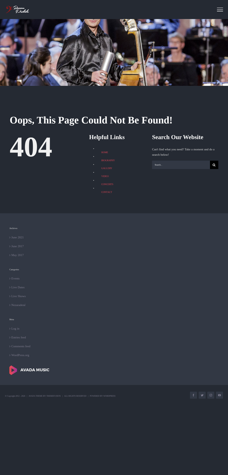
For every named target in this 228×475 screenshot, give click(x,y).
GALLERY (106, 168)
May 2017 (17, 255)
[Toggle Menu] (220, 9)
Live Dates (18, 287)
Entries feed (18, 337)
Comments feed (20, 346)
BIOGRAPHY (108, 160)
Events (15, 278)
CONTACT (106, 192)
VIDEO (105, 176)
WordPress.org (20, 355)
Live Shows (18, 296)
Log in (15, 328)
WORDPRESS (109, 396)
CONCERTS (107, 184)
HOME (104, 152)
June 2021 (17, 237)
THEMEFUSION (53, 396)
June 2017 (17, 246)
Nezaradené (18, 305)
